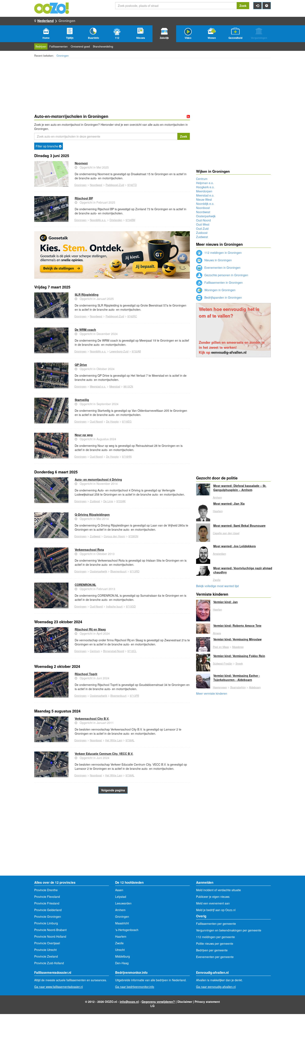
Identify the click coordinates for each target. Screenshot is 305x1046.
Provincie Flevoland (47, 896)
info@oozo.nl (129, 1002)
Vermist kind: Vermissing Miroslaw (237, 639)
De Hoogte (112, 421)
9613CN (128, 386)
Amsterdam (219, 554)
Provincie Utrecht (45, 950)
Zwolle (217, 580)
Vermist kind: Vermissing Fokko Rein (239, 656)
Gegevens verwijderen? (158, 1002)
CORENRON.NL (85, 585)
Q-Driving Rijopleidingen (92, 514)
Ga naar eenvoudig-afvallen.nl (216, 987)
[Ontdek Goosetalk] (112, 255)
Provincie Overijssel (47, 943)
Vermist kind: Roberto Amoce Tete (237, 625)
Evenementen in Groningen (222, 267)
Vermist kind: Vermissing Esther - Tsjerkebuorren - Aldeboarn (236, 677)
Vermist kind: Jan (225, 602)
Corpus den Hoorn (114, 536)
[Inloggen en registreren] (257, 5)
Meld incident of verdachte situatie (218, 890)
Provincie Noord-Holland (50, 936)
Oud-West (202, 224)
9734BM (130, 220)
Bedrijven (40, 46)
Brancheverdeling (103, 46)
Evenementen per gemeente (215, 957)
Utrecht (120, 950)
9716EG (127, 421)
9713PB (134, 696)
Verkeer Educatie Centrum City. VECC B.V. (104, 754)
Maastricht (122, 923)
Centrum (95, 651)
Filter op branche (47, 146)
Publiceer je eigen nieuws (212, 896)
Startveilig (82, 400)
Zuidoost (95, 501)
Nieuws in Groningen (218, 260)
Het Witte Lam (113, 740)
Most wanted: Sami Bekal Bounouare (239, 525)
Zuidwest (95, 536)
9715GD (131, 606)
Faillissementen (58, 46)
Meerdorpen (204, 191)
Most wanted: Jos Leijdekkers (234, 546)
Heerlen (217, 609)
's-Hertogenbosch (126, 930)
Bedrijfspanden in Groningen (223, 297)
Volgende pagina (113, 790)
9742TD (132, 185)
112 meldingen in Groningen (223, 253)
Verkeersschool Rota (89, 549)
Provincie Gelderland (48, 910)
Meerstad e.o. (98, 386)
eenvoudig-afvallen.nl (228, 352)
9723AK (121, 501)
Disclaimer (184, 1002)
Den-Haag (122, 963)
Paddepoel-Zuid (115, 185)
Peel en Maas (221, 647)
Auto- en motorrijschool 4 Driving (98, 479)
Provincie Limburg (46, 923)
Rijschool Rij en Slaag (90, 629)
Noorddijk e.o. (98, 220)
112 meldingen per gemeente (215, 937)
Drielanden (116, 220)
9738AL (130, 740)
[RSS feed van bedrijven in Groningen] (188, 116)
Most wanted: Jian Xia (229, 503)
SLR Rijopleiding (87, 294)
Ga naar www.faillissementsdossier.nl (58, 987)
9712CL (132, 651)
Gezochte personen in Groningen (226, 275)
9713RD (134, 571)
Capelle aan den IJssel (226, 533)
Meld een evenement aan (213, 903)
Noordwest (96, 185)
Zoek (242, 6)
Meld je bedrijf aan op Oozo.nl (215, 910)
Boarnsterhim (238, 687)
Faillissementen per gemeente (216, 923)
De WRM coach (85, 329)
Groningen (62, 55)
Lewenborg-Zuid (119, 351)
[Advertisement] (112, 842)
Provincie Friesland (46, 903)
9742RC (132, 316)
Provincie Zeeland (46, 956)
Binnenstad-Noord (113, 651)
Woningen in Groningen (219, 290)
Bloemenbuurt (118, 571)
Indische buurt (114, 606)
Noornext (81, 163)
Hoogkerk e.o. (205, 187)
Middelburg (122, 956)
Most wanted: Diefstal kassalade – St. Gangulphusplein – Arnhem (239, 488)
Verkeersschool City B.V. (92, 718)
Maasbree (238, 647)
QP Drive (81, 365)
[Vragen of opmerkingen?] (266, 5)
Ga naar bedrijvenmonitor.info (134, 987)
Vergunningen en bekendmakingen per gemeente (228, 930)
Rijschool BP (84, 198)
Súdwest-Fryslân (222, 663)
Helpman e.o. (205, 183)
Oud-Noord (96, 421)
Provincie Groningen (47, 916)
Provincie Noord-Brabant (50, 930)
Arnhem (217, 497)
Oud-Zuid (202, 228)
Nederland (45, 20)
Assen (119, 890)
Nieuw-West (204, 199)
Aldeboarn (255, 687)
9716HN (127, 456)
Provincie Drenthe (46, 890)
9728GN (133, 536)
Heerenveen (220, 687)
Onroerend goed (80, 46)
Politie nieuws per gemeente (214, 943)
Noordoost (96, 740)
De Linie (108, 501)
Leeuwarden (123, 903)
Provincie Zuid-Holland (49, 963)
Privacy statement (207, 1002)
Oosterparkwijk (98, 571)
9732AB (136, 351)
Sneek (239, 663)
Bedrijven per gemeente (212, 950)
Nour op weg (84, 435)
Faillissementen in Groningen (223, 282)
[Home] (52, 8)
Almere (217, 633)
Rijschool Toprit (86, 674)
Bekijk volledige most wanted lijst (217, 586)
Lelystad (120, 896)
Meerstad (114, 386)
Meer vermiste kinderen (211, 693)
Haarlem (218, 511)
